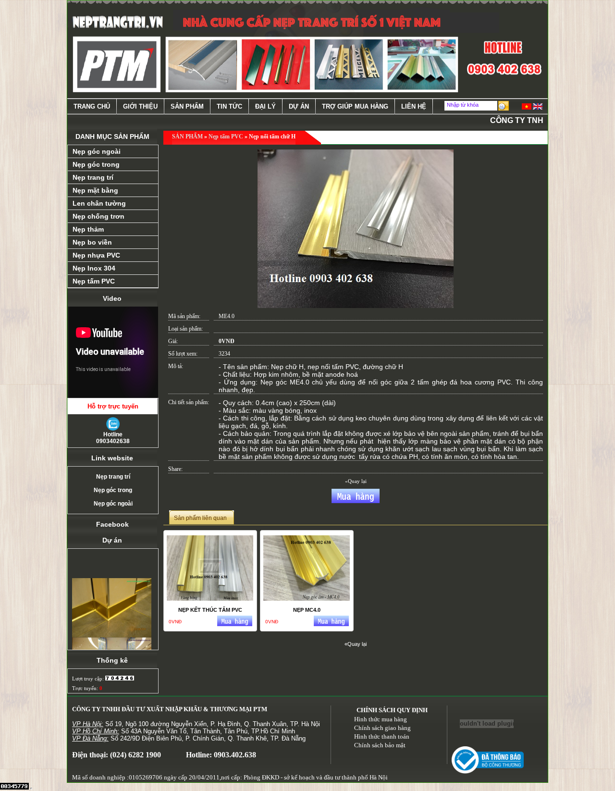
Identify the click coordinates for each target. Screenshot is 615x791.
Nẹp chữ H (287, 367)
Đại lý (265, 106)
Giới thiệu (140, 106)
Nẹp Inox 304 (94, 268)
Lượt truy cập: (88, 678)
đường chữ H (383, 367)
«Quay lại (356, 481)
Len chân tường (99, 203)
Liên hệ (413, 106)
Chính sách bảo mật (380, 745)
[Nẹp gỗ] (111, 613)
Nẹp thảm (88, 229)
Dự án (299, 106)
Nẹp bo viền (92, 242)
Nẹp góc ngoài (97, 151)
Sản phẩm (187, 106)
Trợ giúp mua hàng (355, 106)
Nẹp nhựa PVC (96, 255)
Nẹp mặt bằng (95, 190)
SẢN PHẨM (187, 136)
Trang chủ (92, 106)
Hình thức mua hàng (380, 719)
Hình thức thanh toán (381, 736)
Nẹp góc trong (96, 164)
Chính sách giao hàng (382, 727)
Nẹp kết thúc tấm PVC (210, 610)
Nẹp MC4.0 (306, 610)
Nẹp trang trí (93, 177)
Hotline (113, 438)
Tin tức (229, 106)
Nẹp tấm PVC (94, 281)
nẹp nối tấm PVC (333, 367)
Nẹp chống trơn (98, 216)
